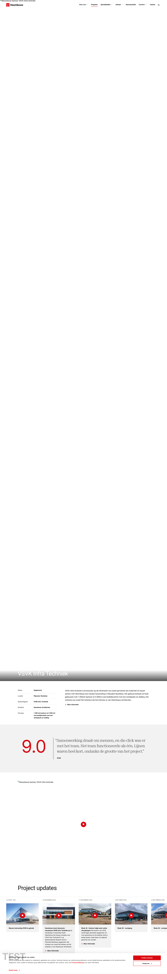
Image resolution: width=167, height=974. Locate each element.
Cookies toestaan (147, 958)
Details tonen (13, 970)
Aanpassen (146, 963)
